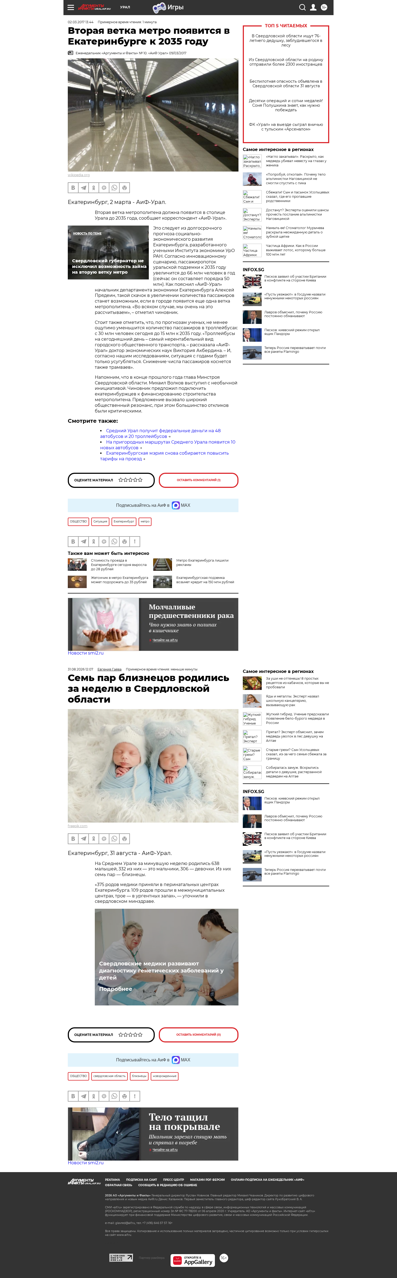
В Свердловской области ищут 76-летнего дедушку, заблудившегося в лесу (286, 41)
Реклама (112, 1180)
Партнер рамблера (151, 1257)
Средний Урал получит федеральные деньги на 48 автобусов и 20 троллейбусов (160, 433)
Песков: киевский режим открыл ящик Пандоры (292, 332)
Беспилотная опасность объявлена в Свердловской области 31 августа (286, 83)
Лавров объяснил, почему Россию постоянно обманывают (293, 314)
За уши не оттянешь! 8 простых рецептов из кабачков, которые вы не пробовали (297, 682)
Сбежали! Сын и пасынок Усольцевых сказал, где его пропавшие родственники (297, 196)
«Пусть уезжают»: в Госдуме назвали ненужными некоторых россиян (294, 296)
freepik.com (78, 826)
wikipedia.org (79, 175)
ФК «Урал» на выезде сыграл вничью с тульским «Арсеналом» (286, 127)
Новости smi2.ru (86, 653)
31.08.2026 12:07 (80, 669)
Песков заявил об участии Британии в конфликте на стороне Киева (295, 278)
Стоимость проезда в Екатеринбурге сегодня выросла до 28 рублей (119, 564)
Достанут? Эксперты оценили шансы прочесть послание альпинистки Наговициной (297, 214)
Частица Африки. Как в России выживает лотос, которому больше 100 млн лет (295, 250)
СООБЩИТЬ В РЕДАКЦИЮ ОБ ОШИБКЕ (167, 1185)
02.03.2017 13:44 (80, 22)
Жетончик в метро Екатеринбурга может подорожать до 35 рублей (119, 580)
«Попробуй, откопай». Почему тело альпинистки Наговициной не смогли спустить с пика (296, 178)
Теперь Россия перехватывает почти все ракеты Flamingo (295, 350)
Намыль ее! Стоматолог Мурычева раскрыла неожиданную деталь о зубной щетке (295, 232)
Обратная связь (118, 1185)
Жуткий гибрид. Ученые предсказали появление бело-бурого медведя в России (297, 718)
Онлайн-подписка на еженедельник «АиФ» (267, 1180)
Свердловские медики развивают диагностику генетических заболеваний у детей (161, 970)
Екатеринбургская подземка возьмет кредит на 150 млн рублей (205, 580)
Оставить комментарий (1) (199, 480)
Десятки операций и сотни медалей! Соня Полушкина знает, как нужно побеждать (286, 105)
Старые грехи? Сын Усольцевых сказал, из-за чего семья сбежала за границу (296, 754)
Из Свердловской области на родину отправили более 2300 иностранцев (286, 62)
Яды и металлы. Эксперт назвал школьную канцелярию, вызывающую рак (292, 700)
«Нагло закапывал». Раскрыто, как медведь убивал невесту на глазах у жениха (296, 161)
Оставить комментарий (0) (198, 1035)
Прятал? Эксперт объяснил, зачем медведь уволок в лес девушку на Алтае (295, 736)
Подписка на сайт (141, 1180)
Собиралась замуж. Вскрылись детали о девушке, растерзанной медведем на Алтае (294, 772)
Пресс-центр (173, 1180)
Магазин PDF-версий (207, 1180)
